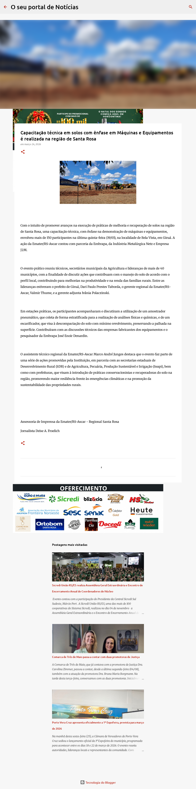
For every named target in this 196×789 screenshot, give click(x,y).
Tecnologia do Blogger (100, 782)
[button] (22, 152)
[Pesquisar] (84, 6)
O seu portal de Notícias (44, 7)
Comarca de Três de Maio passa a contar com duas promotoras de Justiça (96, 657)
